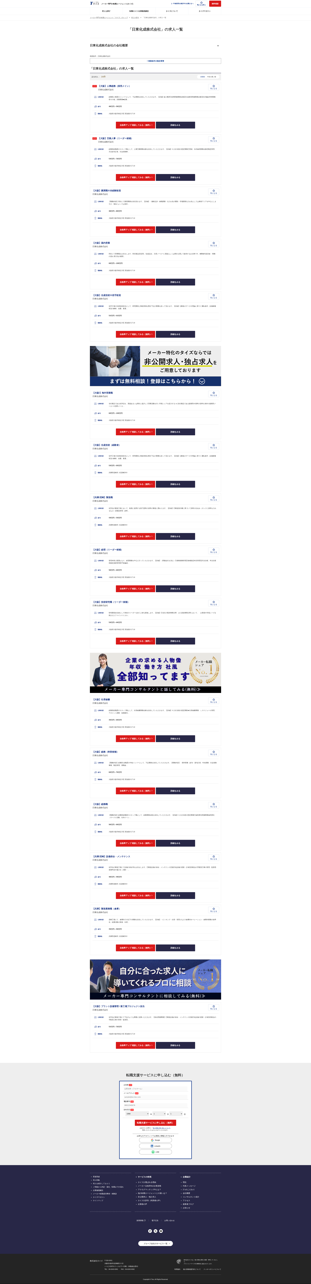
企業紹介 (187, 1177)
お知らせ (186, 1208)
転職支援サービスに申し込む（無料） (155, 1123)
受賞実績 (96, 1177)
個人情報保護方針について (192, 1269)
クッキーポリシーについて (212, 1269)
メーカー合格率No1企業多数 (149, 1186)
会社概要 (186, 1193)
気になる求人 (201, 5)
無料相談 (215, 4)
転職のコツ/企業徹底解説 (139, 11)
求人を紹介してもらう (101, 1183)
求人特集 (96, 1180)
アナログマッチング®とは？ (149, 1189)
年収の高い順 (211, 77)
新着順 (202, 77)
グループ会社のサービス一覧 (155, 1244)
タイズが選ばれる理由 (147, 1182)
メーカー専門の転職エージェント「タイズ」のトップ (109, 17)
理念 (184, 1182)
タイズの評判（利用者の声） (150, 1200)
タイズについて (172, 11)
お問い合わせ (169, 1220)
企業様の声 (142, 1204)
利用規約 (177, 1269)
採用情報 (140, 1220)
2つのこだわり (189, 1189)
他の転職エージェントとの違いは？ (152, 1193)
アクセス (186, 1200)
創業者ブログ (188, 1204)
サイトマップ (98, 1200)
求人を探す (106, 11)
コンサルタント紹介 (191, 1197)
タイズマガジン (205, 11)
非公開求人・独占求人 (147, 1197)
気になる (213, 88)
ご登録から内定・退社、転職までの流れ (108, 1187)
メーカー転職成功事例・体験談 (105, 1194)
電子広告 (155, 1220)
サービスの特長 (144, 1177)
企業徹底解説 (98, 1190)
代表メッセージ (189, 1186)
